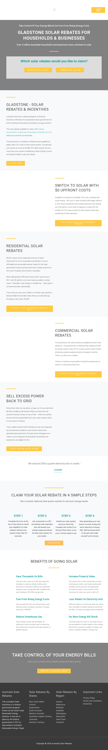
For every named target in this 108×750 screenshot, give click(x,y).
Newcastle (60, 716)
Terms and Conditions (92, 701)
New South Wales (36, 702)
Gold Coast (61, 719)
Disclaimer (87, 704)
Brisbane (60, 708)
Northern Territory (36, 722)
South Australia (35, 710)
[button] (54, 9)
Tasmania (33, 719)
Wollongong (61, 713)
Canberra (60, 722)
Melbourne (60, 705)
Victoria (32, 705)
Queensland (34, 708)
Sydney (59, 702)
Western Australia (36, 713)
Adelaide (60, 710)
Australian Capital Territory (40, 716)
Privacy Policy (89, 698)
